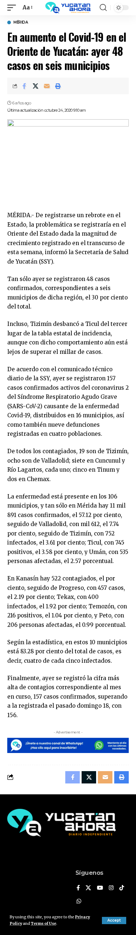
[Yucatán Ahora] (68, 7)
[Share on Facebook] (24, 86)
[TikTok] (121, 888)
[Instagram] (111, 888)
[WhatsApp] (78, 902)
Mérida (20, 22)
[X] (88, 888)
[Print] (58, 86)
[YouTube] (100, 888)
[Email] (47, 86)
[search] (103, 7)
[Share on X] (35, 86)
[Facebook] (78, 888)
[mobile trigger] (13, 7)
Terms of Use (43, 923)
